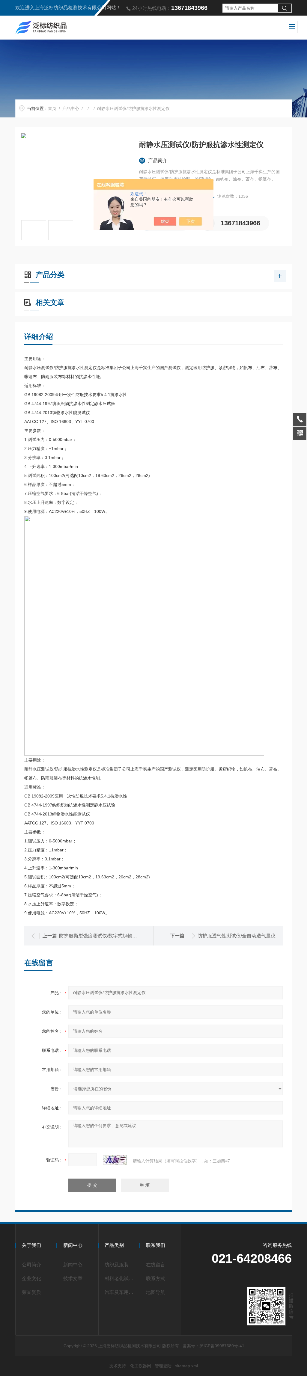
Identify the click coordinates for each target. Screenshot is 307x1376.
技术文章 (72, 1278)
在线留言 (155, 1264)
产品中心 (70, 108)
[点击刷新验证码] (115, 1160)
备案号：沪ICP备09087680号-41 (213, 1345)
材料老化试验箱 (120, 1278)
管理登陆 (163, 1365)
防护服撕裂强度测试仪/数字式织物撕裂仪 (103, 935)
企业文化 (31, 1278)
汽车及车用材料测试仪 (120, 1292)
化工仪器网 (140, 1365)
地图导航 (155, 1292)
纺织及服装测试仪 (120, 1264)
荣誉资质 (31, 1292)
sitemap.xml (186, 1365)
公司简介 (31, 1264)
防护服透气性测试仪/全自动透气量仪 (237, 935)
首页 (52, 108)
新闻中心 (72, 1264)
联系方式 (155, 1278)
